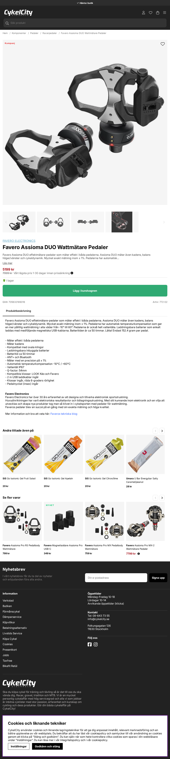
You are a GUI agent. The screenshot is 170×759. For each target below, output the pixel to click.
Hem (5, 33)
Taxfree (7, 660)
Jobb (6, 655)
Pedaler (34, 33)
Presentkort (10, 649)
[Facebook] (90, 645)
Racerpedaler (49, 33)
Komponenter (19, 33)
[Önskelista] (151, 13)
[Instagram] (96, 645)
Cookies (8, 644)
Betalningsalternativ (15, 627)
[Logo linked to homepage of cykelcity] (18, 12)
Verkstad (8, 600)
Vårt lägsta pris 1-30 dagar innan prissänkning (42, 273)
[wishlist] (163, 44)
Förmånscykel (11, 611)
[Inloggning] (143, 13)
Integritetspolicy (70, 740)
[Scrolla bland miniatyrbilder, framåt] (164, 222)
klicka (119, 603)
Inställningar (19, 746)
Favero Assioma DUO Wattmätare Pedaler (83, 33)
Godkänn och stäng (47, 746)
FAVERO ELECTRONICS (19, 241)
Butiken (7, 606)
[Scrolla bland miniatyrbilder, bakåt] (6, 222)
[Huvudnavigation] (165, 13)
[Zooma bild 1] (85, 122)
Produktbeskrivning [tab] (18, 310)
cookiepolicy (99, 740)
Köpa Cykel (10, 638)
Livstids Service (12, 633)
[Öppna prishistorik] (138, 553)
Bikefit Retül (10, 666)
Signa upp (158, 577)
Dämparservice (12, 616)
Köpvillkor (9, 622)
